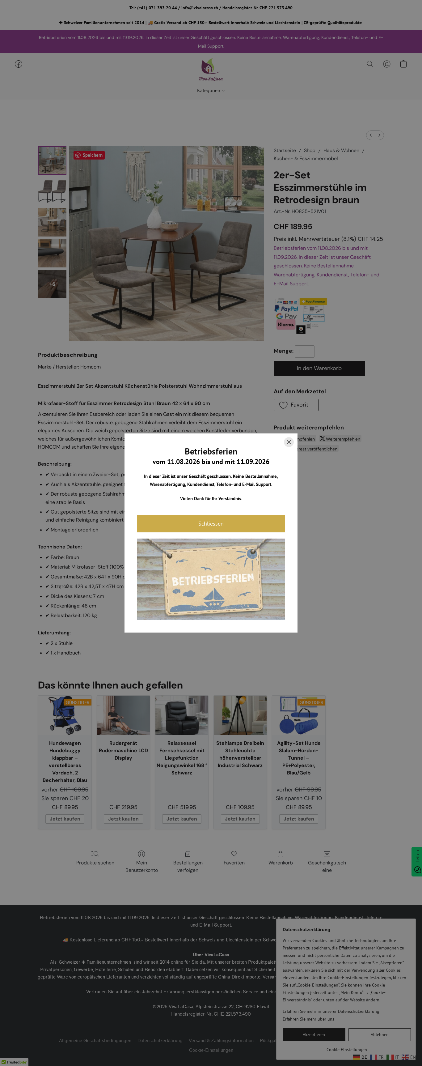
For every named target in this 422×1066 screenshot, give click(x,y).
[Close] (289, 442)
